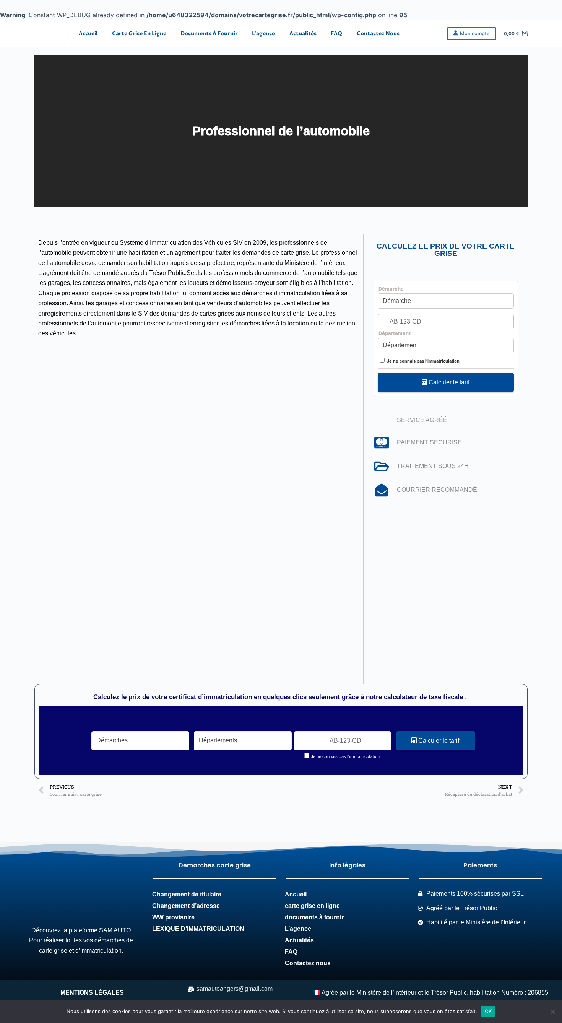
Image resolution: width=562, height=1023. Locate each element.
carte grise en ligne (139, 33)
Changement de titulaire (186, 894)
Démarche (391, 289)
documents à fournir (209, 33)
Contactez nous (378, 33)
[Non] (552, 1011)
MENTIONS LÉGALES (92, 992)
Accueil (88, 33)
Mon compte (475, 33)
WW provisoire (174, 917)
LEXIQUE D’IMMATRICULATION (198, 928)
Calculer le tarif (448, 382)
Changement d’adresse (186, 906)
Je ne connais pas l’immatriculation (423, 361)
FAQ (336, 33)
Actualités (303, 33)
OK (488, 1011)
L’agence (263, 33)
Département (394, 333)
